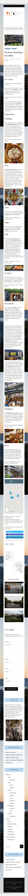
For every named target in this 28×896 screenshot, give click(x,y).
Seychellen (12, 779)
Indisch (9, 821)
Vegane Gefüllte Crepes (11, 864)
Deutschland (13, 792)
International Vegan (12, 824)
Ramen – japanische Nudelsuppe (13, 867)
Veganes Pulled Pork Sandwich (13, 862)
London (11, 544)
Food (7, 544)
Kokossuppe (8, 869)
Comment (7, 641)
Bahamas (12, 808)
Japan (11, 785)
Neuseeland (13, 816)
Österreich (13, 590)
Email (6, 668)
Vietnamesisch (11, 834)
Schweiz (12, 803)
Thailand (12, 787)
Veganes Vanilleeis (10, 859)
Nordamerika (11, 805)
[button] (8, 531)
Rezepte (8, 818)
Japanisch (10, 829)
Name (6, 659)
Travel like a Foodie (10, 837)
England (7, 48)
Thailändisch (11, 831)
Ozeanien (10, 813)
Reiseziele (8, 774)
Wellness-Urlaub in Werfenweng (13, 591)
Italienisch (10, 826)
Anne (7, 59)
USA (11, 811)
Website (6, 678)
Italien (11, 798)
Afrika (9, 777)
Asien (9, 782)
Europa (14, 48)
